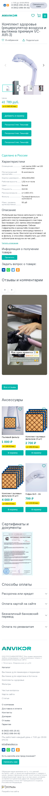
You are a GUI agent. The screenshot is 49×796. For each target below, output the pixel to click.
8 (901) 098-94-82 (20, 7)
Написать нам (10, 762)
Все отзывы (10, 387)
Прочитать (9, 257)
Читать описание (10, 243)
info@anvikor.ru (9, 744)
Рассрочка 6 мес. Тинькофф (16, 142)
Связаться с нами (38, 5)
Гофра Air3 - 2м (33, 494)
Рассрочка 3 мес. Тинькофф (16, 125)
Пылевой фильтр (10, 437)
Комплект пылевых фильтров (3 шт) (35, 437)
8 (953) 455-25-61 (20, 5)
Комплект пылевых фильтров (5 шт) (12, 494)
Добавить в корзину (14, 116)
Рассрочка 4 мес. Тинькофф (16, 133)
